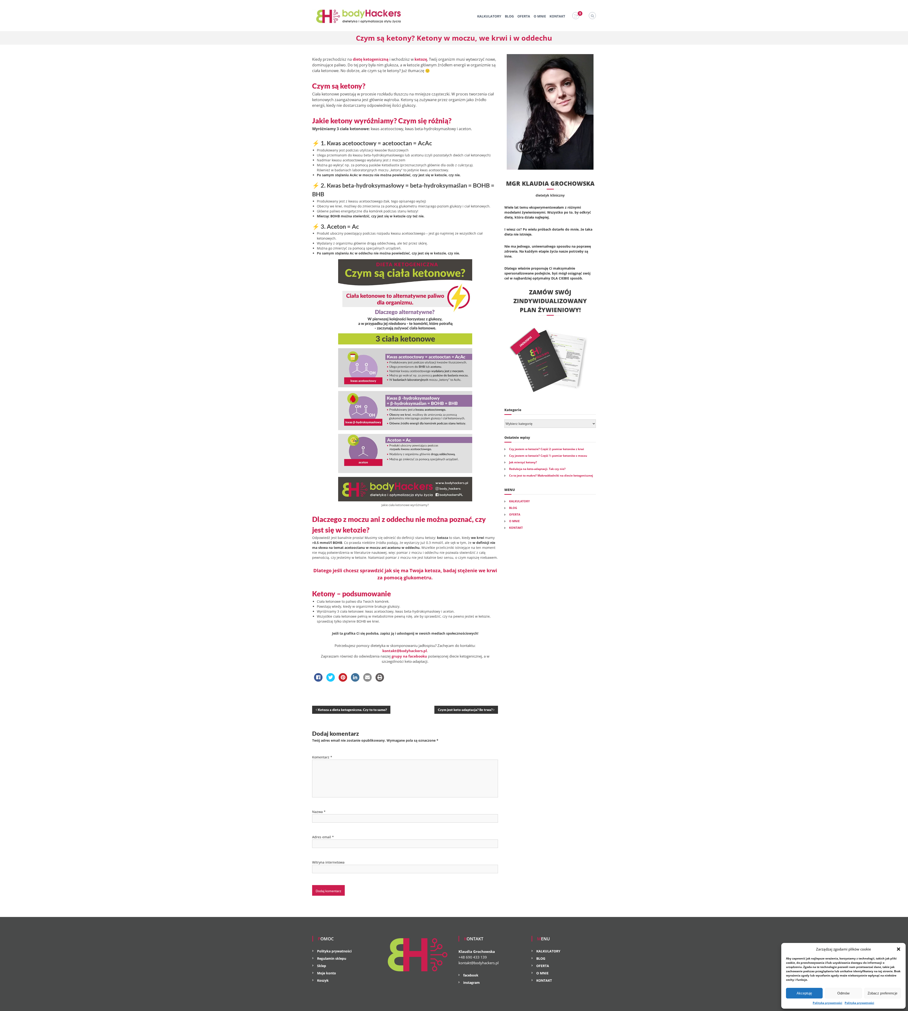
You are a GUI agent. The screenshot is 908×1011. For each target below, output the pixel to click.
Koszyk (323, 980)
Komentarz (322, 757)
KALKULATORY (489, 16)
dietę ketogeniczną (371, 59)
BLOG (509, 16)
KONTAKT (557, 16)
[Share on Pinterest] (343, 680)
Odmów (843, 993)
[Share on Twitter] (330, 680)
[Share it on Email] (367, 680)
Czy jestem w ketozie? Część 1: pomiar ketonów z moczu (548, 456)
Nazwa (319, 811)
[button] (898, 949)
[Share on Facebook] (318, 680)
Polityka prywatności (827, 1003)
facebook (470, 975)
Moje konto (326, 973)
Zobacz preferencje (882, 993)
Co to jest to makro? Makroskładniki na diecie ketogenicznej (551, 475)
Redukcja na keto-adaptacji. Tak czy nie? (537, 469)
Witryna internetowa (328, 862)
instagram (471, 982)
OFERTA (523, 16)
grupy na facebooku (409, 656)
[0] (576, 15)
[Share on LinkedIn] (355, 680)
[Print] (379, 680)
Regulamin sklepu (331, 958)
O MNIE (540, 16)
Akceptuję (804, 993)
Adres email (323, 837)
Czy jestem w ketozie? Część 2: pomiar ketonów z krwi (546, 449)
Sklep (321, 966)
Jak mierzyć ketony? (523, 462)
